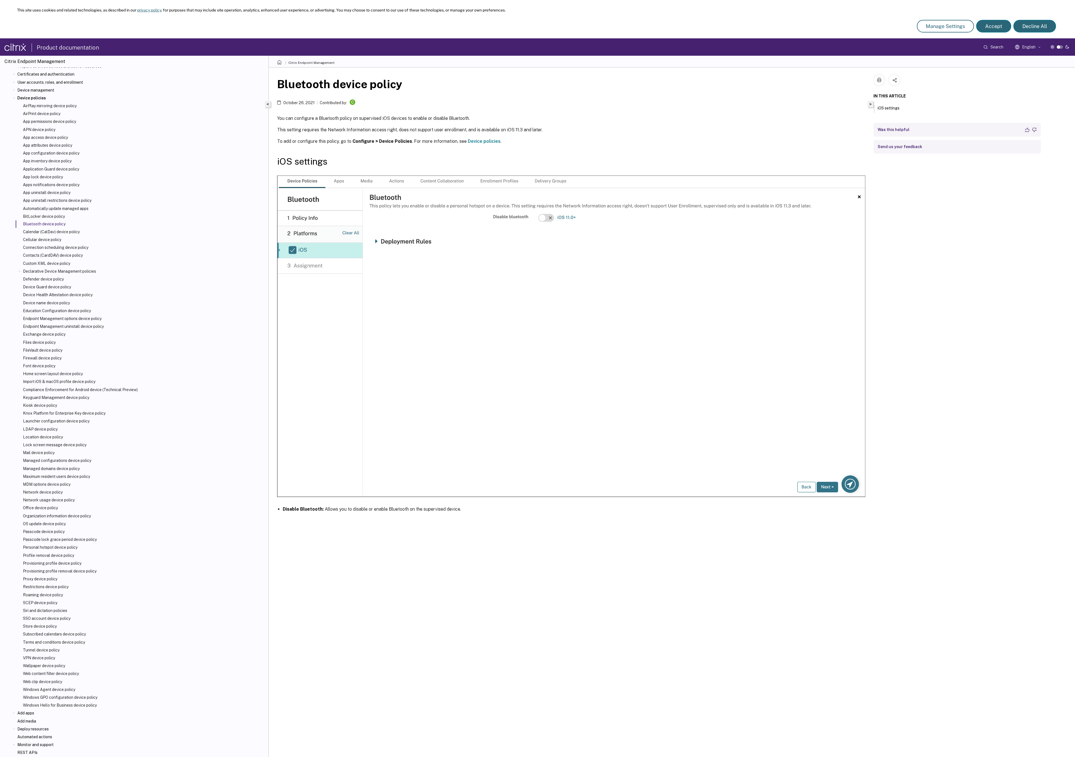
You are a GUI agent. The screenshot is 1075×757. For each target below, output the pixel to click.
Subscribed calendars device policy (54, 634)
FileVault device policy (42, 350)
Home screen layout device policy (53, 374)
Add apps (25, 713)
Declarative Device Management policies (59, 271)
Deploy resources (33, 729)
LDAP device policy (40, 429)
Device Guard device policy (47, 287)
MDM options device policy (47, 484)
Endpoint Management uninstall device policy (63, 326)
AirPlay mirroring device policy (50, 106)
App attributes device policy (47, 145)
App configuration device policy (51, 153)
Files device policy (39, 342)
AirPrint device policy (41, 113)
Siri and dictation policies (45, 610)
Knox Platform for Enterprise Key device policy (64, 413)
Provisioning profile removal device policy (60, 571)
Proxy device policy (40, 579)
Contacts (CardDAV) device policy (53, 255)
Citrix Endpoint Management (311, 63)
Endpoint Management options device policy (62, 318)
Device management (35, 90)
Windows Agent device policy (49, 689)
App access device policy (45, 137)
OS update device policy (44, 524)
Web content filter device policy (51, 673)
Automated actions (34, 737)
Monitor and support (35, 744)
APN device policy (39, 129)
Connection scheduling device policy (55, 247)
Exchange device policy (44, 334)
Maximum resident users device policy (56, 476)
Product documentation (68, 47)
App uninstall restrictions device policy (57, 200)
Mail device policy (39, 452)
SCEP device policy (40, 603)
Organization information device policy (57, 516)
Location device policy (43, 437)
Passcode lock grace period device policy (60, 539)
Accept (993, 26)
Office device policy (40, 508)
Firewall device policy (42, 358)
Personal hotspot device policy (50, 547)
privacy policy (149, 10)
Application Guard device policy (51, 169)
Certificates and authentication (45, 74)
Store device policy (40, 626)
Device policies (31, 98)
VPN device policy (39, 658)
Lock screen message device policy (55, 445)
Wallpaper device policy (44, 665)
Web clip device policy (42, 681)
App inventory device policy (47, 161)
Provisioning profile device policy (52, 563)
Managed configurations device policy (57, 460)
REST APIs (27, 752)
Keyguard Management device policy (56, 397)
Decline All (1034, 26)
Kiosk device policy (40, 405)
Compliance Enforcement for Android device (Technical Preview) (80, 389)
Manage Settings (945, 26)
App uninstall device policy (47, 192)
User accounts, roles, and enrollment (50, 82)
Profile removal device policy (48, 555)
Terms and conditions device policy (54, 642)
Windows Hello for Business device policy (60, 705)
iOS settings (888, 108)
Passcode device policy (44, 531)
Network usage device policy (49, 500)
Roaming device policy (43, 595)
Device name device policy (46, 303)
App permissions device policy (49, 121)
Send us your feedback (900, 146)
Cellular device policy (42, 239)
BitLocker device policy (44, 216)
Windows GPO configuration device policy (60, 697)
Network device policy (43, 492)
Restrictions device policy (46, 587)
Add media (26, 721)
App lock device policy (43, 177)
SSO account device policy (47, 618)
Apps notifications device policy (51, 185)
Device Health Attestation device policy (58, 295)
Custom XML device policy (46, 263)
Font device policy (39, 366)
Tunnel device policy (41, 650)
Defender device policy (43, 279)
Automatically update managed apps (55, 208)
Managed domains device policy (51, 468)
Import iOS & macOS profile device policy (59, 381)
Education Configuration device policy (57, 311)
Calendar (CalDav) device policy (51, 232)
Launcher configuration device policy (56, 421)
